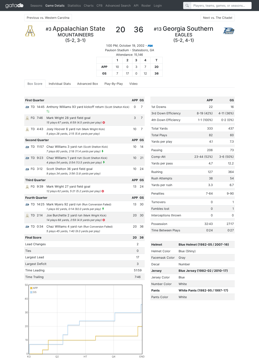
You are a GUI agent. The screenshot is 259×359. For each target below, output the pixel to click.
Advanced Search (118, 5)
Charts (88, 5)
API (136, 5)
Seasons (36, 5)
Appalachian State (79, 28)
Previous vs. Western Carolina (48, 18)
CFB (99, 5)
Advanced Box (87, 84)
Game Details (55, 5)
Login (158, 5)
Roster (146, 5)
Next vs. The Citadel (217, 18)
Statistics (74, 5)
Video (133, 84)
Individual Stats (60, 84)
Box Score (34, 84)
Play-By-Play (113, 84)
